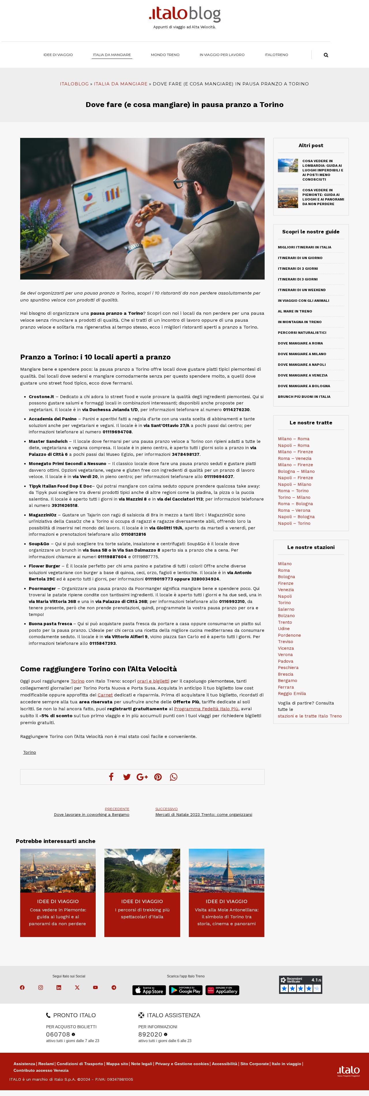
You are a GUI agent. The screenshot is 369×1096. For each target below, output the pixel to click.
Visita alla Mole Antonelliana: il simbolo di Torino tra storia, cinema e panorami (227, 916)
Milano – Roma (294, 438)
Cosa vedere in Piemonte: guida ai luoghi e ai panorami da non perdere (58, 916)
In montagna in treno (300, 322)
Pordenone (289, 635)
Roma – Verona (294, 510)
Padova (285, 661)
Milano (285, 563)
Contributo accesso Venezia (41, 1070)
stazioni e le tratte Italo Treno (310, 716)
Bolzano (286, 615)
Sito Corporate (254, 1063)
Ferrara (286, 687)
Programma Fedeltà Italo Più (206, 708)
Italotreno (276, 55)
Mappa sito (117, 1063)
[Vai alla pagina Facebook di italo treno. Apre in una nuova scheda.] (23, 988)
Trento (285, 622)
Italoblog (74, 84)
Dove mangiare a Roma (300, 343)
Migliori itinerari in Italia (304, 247)
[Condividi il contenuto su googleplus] (142, 777)
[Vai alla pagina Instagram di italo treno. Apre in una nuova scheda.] (41, 988)
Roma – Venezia (295, 458)
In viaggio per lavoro (222, 55)
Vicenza (286, 648)
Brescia (285, 674)
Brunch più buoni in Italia (304, 397)
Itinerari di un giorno (300, 258)
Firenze (285, 583)
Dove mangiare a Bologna (304, 386)
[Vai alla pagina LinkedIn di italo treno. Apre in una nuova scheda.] (60, 988)
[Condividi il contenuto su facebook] (111, 777)
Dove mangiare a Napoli (302, 365)
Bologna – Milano (296, 471)
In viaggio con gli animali (303, 301)
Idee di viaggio (58, 55)
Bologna (286, 576)
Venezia (286, 589)
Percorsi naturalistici (302, 333)
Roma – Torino (293, 490)
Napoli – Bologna (296, 516)
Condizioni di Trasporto (80, 1063)
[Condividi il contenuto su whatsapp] (173, 777)
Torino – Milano (294, 497)
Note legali (141, 1063)
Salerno (286, 609)
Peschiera (288, 667)
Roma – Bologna (295, 503)
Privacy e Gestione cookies (182, 1063)
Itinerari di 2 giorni (298, 269)
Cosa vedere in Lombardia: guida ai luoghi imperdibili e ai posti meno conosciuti (322, 170)
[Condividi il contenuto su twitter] (127, 777)
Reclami (46, 1063)
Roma (284, 570)
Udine (284, 628)
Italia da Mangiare (112, 55)
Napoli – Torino (294, 523)
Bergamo (287, 680)
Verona (285, 654)
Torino (77, 681)
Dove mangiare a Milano (302, 354)
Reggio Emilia (292, 693)
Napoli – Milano (294, 484)
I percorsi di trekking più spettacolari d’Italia (142, 913)
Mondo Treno (165, 55)
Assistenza (24, 1063)
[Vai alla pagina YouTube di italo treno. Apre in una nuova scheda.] (96, 988)
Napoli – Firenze (295, 477)
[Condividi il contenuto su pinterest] (158, 777)
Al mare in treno (295, 311)
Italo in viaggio (286, 1063)
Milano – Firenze (295, 451)
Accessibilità (224, 1063)
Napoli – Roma (294, 445)
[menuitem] (276, 55)
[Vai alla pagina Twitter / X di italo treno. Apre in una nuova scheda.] (78, 988)
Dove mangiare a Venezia (302, 375)
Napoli (285, 596)
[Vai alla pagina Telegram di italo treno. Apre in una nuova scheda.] (115, 988)
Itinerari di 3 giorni (298, 279)
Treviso (285, 641)
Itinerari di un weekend (302, 290)
